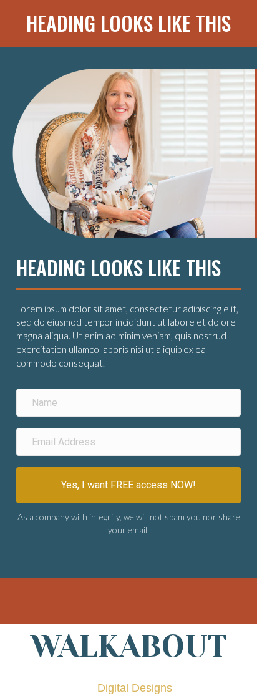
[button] (128, 485)
